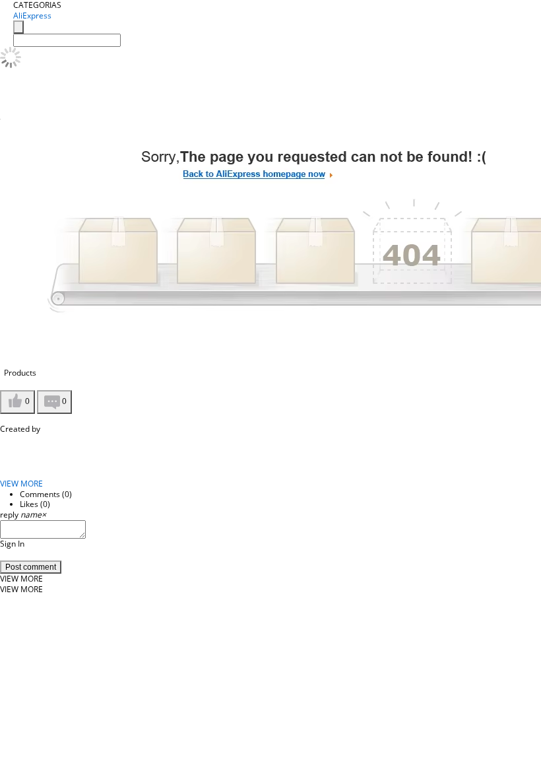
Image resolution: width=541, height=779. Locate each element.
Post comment (30, 567)
